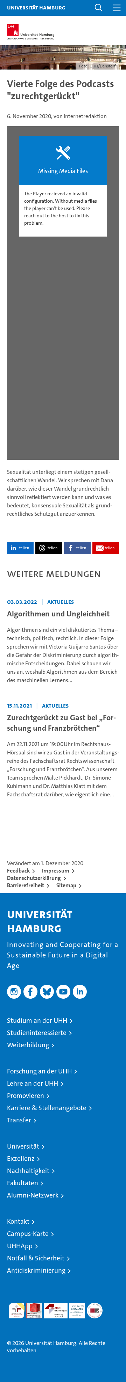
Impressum (55, 870)
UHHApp (20, 1246)
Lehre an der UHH (32, 1083)
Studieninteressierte (36, 1032)
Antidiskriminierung (36, 1270)
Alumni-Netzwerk (32, 1195)
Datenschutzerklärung (34, 878)
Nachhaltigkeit (28, 1170)
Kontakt (18, 1221)
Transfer (19, 1120)
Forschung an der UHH (39, 1071)
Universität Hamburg (36, 7)
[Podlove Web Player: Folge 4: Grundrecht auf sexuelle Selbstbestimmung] (63, 293)
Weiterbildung (28, 1045)
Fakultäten (22, 1183)
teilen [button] (24, 548)
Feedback (18, 870)
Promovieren (25, 1095)
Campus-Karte (28, 1233)
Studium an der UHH (37, 1020)
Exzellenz (21, 1158)
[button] (98, 8)
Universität (23, 1146)
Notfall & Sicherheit (35, 1258)
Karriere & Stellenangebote (46, 1108)
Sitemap (66, 885)
